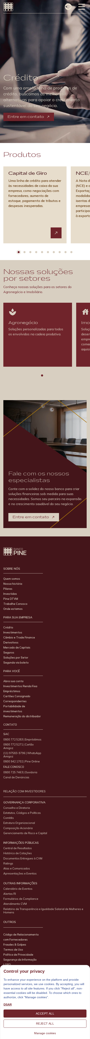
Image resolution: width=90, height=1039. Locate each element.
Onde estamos (13, 608)
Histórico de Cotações (17, 853)
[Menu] (82, 6)
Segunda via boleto (16, 662)
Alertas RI (9, 893)
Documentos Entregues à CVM (22, 858)
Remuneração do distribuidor (22, 716)
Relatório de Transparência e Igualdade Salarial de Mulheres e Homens (43, 910)
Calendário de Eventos (17, 888)
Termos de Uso (13, 949)
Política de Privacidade (18, 954)
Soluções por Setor (15, 657)
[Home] (8, 7)
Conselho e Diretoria (16, 807)
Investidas (10, 593)
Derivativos (10, 642)
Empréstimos (11, 691)
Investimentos (12, 632)
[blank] (56, 232)
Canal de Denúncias (16, 777)
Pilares (7, 588)
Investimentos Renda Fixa (20, 686)
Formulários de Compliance (20, 898)
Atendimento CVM (15, 903)
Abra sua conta (13, 681)
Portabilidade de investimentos (14, 709)
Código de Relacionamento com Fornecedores (21, 937)
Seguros (8, 652)
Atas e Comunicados (16, 868)
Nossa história (12, 583)
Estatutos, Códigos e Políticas (22, 812)
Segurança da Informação (20, 959)
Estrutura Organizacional (19, 823)
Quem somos (11, 578)
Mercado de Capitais (16, 647)
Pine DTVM (10, 598)
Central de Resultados (17, 848)
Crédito (8, 627)
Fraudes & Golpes (14, 944)
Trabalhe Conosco (15, 603)
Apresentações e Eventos (20, 873)
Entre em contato (26, 117)
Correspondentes (15, 701)
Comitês (8, 817)
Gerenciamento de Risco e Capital (25, 833)
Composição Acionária (18, 828)
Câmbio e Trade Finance (19, 637)
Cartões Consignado (16, 696)
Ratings (8, 863)
